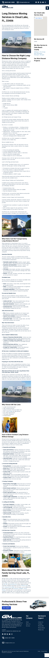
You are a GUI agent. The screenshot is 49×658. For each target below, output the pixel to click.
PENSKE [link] (21, 588)
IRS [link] (6, 584)
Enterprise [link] (16, 588)
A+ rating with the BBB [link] (8, 587)
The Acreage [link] (42, 51)
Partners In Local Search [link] (7, 652)
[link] (47, 8)
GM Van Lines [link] (24, 585)
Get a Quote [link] (6, 607)
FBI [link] (4, 584)
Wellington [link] (36, 51)
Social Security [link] (13, 584)
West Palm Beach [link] (38, 53)
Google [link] (10, 411)
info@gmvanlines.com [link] (24, 2)
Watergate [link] (36, 54)
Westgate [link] (42, 54)
